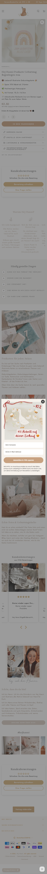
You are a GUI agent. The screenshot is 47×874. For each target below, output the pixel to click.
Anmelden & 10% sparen (23, 460)
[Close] (43, 401)
